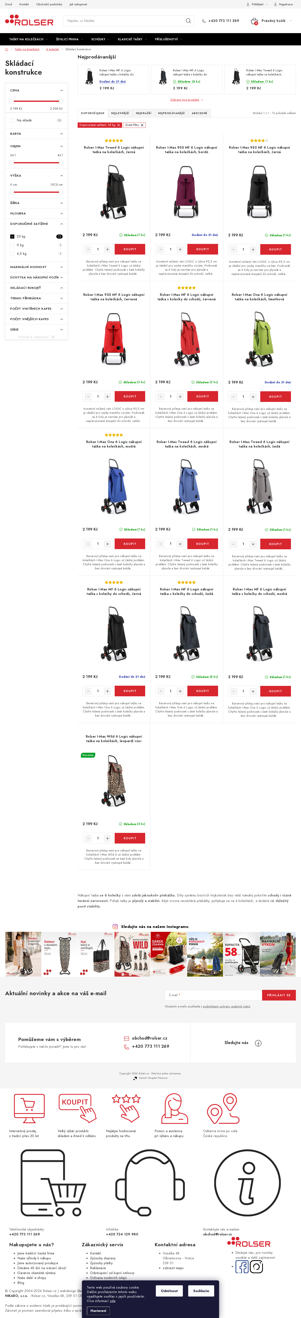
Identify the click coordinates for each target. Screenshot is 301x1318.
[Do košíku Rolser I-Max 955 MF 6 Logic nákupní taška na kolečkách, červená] (130, 396)
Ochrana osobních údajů (108, 1277)
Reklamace (98, 1268)
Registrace (286, 4)
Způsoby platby (101, 1263)
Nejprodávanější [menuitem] (171, 113)
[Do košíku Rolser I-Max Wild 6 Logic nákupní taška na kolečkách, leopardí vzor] (130, 838)
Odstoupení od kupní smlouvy (112, 1273)
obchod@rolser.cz (149, 1038)
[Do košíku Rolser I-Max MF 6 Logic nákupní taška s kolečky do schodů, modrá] (275, 691)
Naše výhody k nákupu (34, 1258)
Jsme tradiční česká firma (35, 1253)
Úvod (8, 4)
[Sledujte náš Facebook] (242, 1266)
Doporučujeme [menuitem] (92, 113)
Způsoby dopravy (103, 1258)
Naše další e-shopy (31, 1277)
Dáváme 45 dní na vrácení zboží (41, 1268)
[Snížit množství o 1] (88, 249)
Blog (20, 1282)
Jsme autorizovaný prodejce (37, 1263)
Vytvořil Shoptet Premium (153, 1078)
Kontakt (24, 4)
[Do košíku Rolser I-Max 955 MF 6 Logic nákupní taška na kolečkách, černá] (275, 249)
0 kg (39, 245)
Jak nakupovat (78, 4)
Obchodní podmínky (49, 4)
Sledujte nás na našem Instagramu (154, 926)
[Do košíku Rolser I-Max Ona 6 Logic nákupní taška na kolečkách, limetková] (275, 396)
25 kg (39, 236)
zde (112, 1301)
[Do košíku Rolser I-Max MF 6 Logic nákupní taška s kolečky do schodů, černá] (130, 691)
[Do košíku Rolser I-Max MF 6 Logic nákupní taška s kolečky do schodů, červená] (202, 396)
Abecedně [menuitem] (199, 113)
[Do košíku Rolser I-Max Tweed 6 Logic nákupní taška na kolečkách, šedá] (275, 544)
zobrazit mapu (173, 1268)
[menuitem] (28, 39)
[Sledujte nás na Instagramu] (256, 1266)
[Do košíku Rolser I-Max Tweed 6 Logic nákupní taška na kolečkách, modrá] (202, 543)
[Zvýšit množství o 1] (107, 249)
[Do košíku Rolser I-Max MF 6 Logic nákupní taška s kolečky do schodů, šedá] (202, 691)
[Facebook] (258, 1043)
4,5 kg (39, 253)
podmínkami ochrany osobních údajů (226, 1006)
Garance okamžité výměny (36, 1273)
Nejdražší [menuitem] (144, 113)
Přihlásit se (279, 995)
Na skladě (39, 120)
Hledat (188, 21)
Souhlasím (201, 1291)
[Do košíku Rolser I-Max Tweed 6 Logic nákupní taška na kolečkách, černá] (130, 249)
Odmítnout (169, 1291)
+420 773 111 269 (223, 21)
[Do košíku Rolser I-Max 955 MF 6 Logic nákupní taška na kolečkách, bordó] (202, 249)
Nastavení (98, 1310)
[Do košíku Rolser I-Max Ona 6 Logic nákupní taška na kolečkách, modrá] (130, 543)
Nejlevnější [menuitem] (120, 113)
